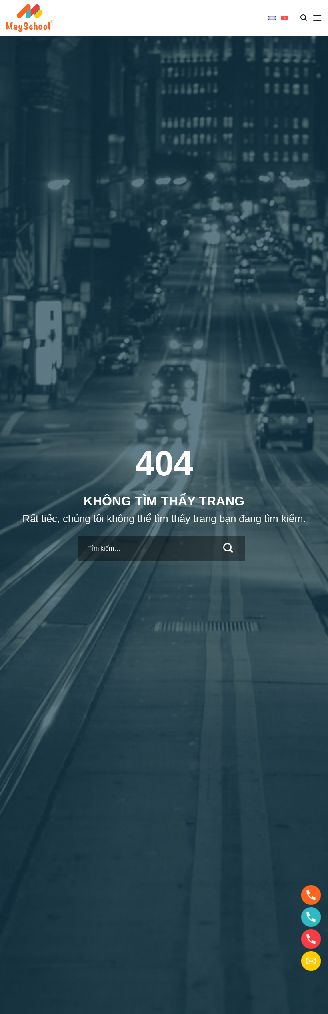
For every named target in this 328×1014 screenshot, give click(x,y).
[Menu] (317, 18)
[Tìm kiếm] (303, 18)
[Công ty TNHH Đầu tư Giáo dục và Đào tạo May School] (30, 18)
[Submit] (228, 549)
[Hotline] (311, 895)
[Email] (311, 961)
